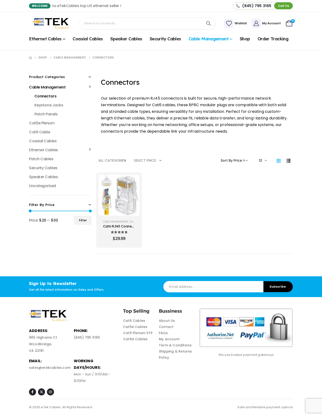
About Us (167, 320)
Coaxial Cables (88, 39)
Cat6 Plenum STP (138, 333)
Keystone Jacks (48, 105)
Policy (164, 357)
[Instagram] (50, 391)
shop (245, 39)
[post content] (119, 195)
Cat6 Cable (39, 132)
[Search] (209, 23)
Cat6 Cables (134, 320)
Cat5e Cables (135, 326)
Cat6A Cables (135, 339)
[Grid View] (278, 160)
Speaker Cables (126, 39)
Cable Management (208, 39)
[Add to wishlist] (132, 193)
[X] (41, 391)
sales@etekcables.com (49, 367)
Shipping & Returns (175, 351)
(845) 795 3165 (87, 337)
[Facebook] (32, 391)
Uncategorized (42, 186)
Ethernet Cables (45, 39)
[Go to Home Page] (30, 57)
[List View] (288, 160)
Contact (166, 326)
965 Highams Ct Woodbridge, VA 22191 (43, 344)
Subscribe (277, 287)
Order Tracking (273, 39)
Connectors (45, 96)
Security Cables (165, 39)
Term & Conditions (175, 345)
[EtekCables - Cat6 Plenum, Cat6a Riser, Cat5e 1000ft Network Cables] (51, 23)
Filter (83, 220)
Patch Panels (46, 114)
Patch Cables (41, 159)
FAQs (163, 333)
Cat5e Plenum (41, 123)
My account (169, 339)
